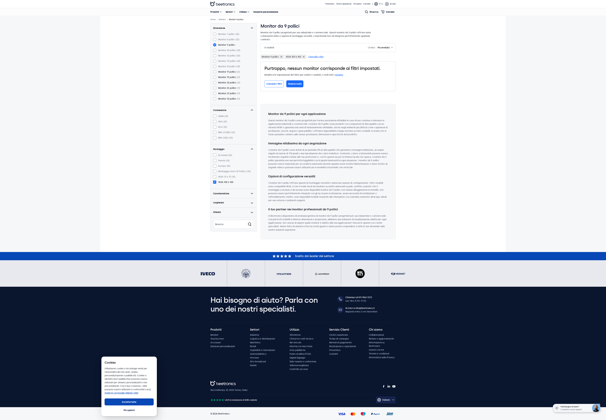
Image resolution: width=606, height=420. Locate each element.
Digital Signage (297, 358)
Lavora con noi (376, 350)
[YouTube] (394, 386)
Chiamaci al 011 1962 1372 (358, 297)
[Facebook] (384, 386)
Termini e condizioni (379, 353)
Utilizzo (243, 12)
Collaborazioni (376, 335)
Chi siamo (357, 4)
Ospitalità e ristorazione (262, 350)
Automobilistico (258, 354)
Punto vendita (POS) (300, 354)
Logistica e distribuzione (262, 339)
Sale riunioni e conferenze (303, 361)
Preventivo (329, 4)
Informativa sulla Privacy (382, 357)
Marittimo (255, 342)
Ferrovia (254, 358)
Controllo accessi (299, 369)
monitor (339, 75)
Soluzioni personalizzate (265, 12)
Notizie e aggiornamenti (381, 339)
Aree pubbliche (298, 350)
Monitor (214, 335)
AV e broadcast (258, 361)
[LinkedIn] (389, 386)
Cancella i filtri (316, 57)
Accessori (215, 342)
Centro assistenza (343, 4)
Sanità (253, 365)
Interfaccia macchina (301, 346)
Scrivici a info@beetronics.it (360, 308)
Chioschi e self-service (302, 339)
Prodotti (214, 12)
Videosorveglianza (299, 365)
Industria (254, 335)
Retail (253, 346)
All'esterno (295, 335)
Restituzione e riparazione (342, 346)
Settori (229, 12)
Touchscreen (217, 339)
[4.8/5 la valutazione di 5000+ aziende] (217, 400)
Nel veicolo (295, 342)
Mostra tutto (294, 84)
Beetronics (222, 4)
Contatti (366, 4)
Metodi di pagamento (340, 342)
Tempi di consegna (339, 339)
